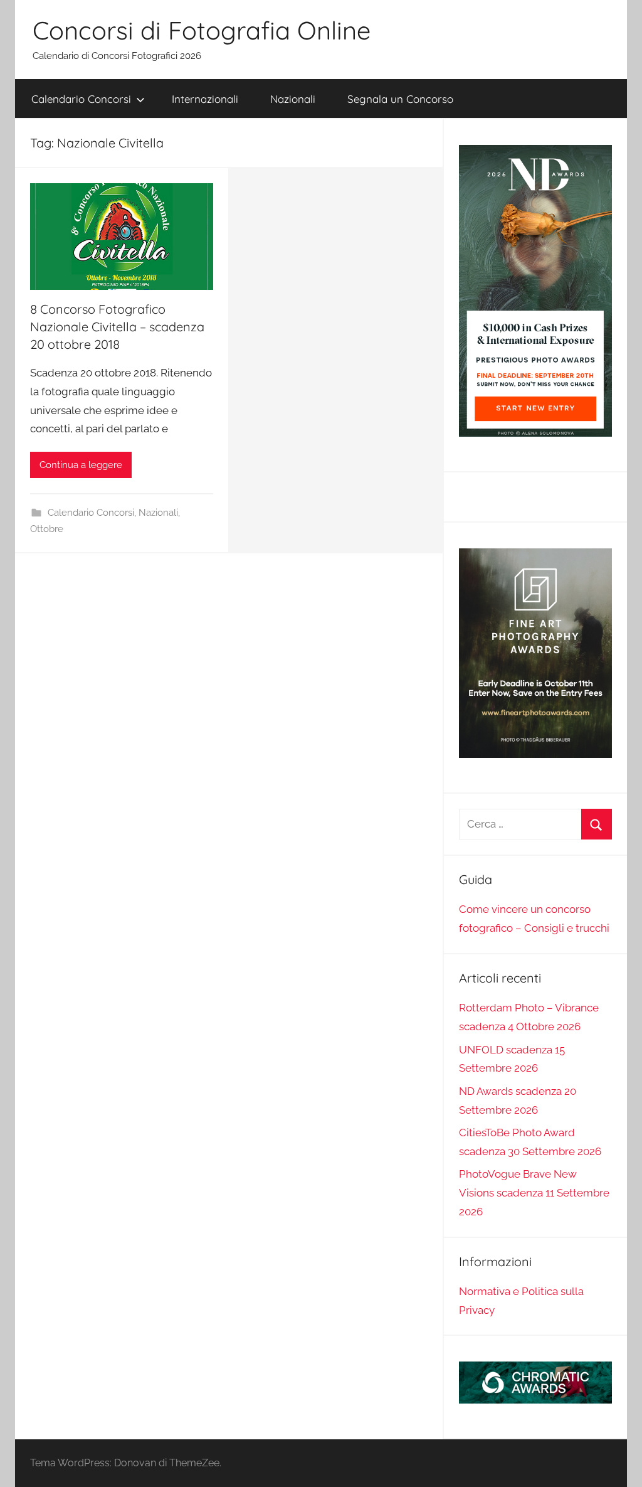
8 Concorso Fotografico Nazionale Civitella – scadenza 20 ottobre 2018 (117, 326)
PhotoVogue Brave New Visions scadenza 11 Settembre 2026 (534, 1193)
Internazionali (205, 98)
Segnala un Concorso (400, 98)
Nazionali (292, 98)
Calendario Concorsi (81, 98)
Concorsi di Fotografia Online (202, 30)
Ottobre (46, 529)
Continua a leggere (80, 465)
